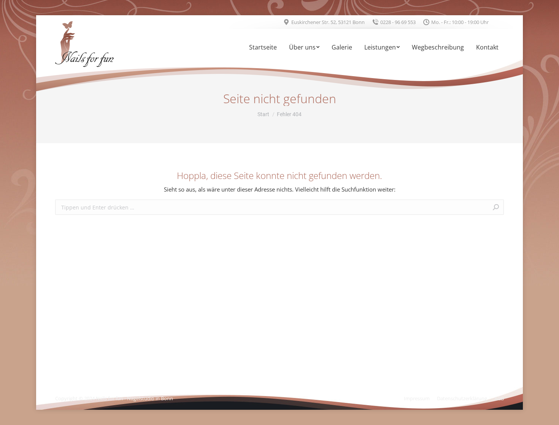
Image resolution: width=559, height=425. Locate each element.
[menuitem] (263, 48)
